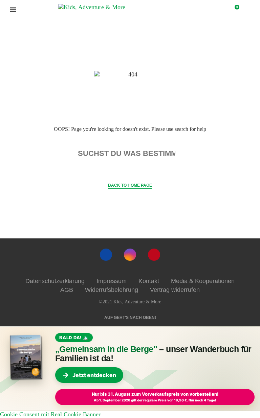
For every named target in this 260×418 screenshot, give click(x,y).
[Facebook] (106, 255)
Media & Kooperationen (203, 281)
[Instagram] (130, 255)
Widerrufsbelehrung (111, 289)
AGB (66, 289)
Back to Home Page (130, 185)
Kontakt (148, 281)
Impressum (111, 281)
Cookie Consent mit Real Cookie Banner (50, 414)
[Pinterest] (154, 255)
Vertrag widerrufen (175, 289)
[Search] (246, 10)
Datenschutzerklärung (55, 281)
